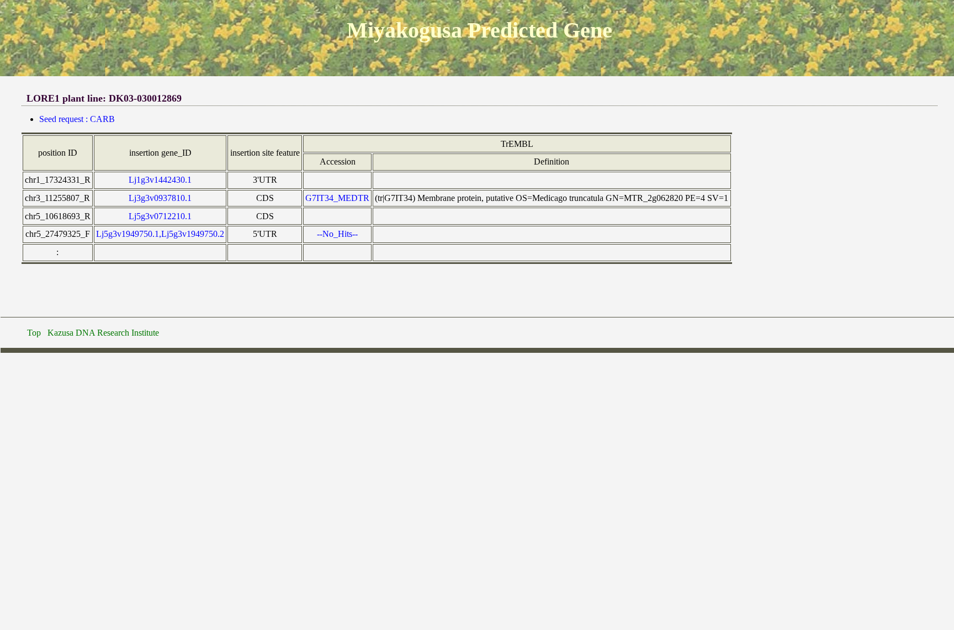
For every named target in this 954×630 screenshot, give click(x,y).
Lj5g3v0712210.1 (160, 216)
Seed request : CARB (77, 119)
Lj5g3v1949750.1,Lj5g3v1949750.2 (160, 234)
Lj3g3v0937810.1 (160, 198)
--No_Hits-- (337, 234)
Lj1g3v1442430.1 (160, 179)
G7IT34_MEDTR (337, 198)
